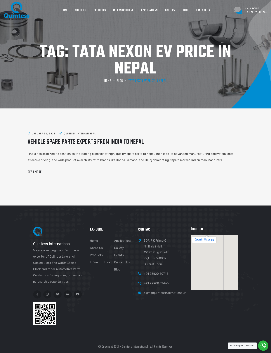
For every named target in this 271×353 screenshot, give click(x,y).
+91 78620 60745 (156, 273)
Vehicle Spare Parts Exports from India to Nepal (86, 142)
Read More (35, 172)
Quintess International (80, 134)
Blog (185, 10)
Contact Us (203, 10)
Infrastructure (123, 10)
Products (100, 10)
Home (64, 10)
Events (119, 255)
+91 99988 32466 (156, 283)
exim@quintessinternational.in (165, 293)
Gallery (170, 10)
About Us (80, 10)
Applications (149, 10)
